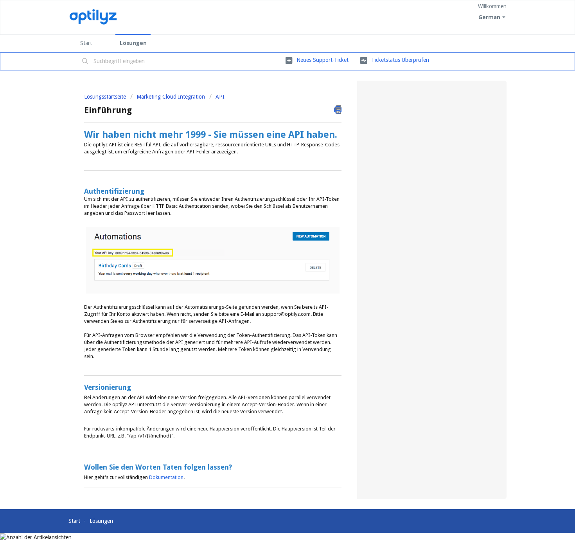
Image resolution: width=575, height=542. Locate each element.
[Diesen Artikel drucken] (337, 109)
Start (86, 43)
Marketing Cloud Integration (171, 97)
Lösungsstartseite (106, 97)
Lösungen (133, 43)
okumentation (168, 477)
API (220, 97)
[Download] (273, 170)
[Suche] (85, 61)
